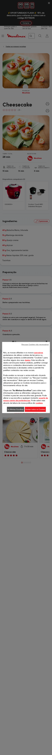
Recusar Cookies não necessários (35, 344)
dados (28, 360)
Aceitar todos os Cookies (35, 409)
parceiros (38, 353)
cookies (39, 403)
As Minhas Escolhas (15, 409)
